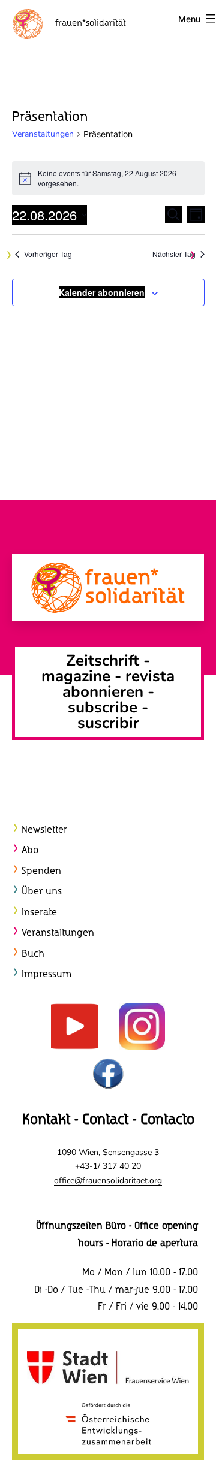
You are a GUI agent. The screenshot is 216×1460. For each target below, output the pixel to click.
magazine (78, 676)
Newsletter (44, 830)
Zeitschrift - (108, 660)
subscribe (102, 707)
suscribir (108, 722)
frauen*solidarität (90, 24)
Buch (33, 954)
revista (150, 676)
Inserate (39, 912)
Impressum (46, 974)
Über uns (42, 891)
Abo (30, 850)
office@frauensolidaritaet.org (108, 1180)
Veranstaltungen (43, 134)
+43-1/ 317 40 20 (108, 1166)
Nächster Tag (174, 254)
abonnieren (102, 691)
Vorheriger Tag (48, 254)
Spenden (41, 871)
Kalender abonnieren (102, 292)
